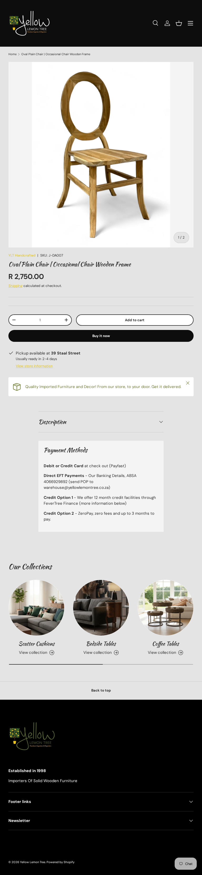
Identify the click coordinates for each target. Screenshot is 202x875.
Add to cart (134, 320)
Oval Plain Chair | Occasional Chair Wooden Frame (55, 54)
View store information (34, 366)
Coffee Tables (165, 643)
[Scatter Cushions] (36, 608)
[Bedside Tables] (101, 608)
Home (12, 54)
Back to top (101, 690)
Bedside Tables (101, 643)
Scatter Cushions (36, 643)
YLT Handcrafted (21, 255)
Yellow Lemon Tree (32, 862)
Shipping (15, 285)
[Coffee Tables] (165, 608)
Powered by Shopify (60, 862)
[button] (179, 23)
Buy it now (101, 336)
